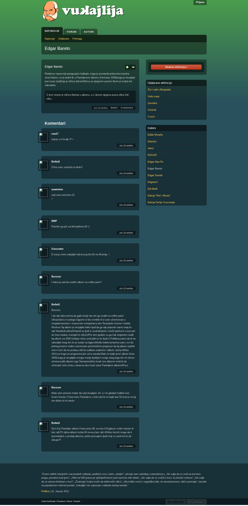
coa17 (54, 133)
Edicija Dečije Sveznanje (161, 202)
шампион (57, 189)
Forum (71, 31)
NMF (54, 220)
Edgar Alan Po (155, 161)
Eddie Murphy (155, 134)
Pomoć (69, 501)
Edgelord (152, 182)
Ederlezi (152, 141)
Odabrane (63, 38)
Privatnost (61, 501)
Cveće (151, 116)
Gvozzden (57, 248)
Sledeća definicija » (176, 67)
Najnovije (50, 38)
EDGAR (152, 155)
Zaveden (152, 103)
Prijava (200, 2)
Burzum (56, 276)
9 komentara (127, 108)
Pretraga (77, 38)
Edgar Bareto (57, 48)
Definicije (52, 31)
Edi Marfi (152, 188)
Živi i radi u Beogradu (159, 89)
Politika (45, 491)
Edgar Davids (155, 175)
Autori (89, 31)
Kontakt (77, 501)
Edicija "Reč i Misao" (159, 195)
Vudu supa (153, 96)
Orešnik (152, 109)
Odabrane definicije (160, 83)
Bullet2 (114, 108)
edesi (151, 148)
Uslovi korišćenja (48, 501)
